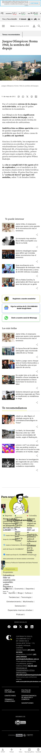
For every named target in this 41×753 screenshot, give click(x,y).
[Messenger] (19, 97)
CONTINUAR (34, 3)
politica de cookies (25, 4)
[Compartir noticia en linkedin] (36, 97)
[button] (37, 235)
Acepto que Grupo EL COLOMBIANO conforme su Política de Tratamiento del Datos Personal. (20, 558)
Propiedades (8, 572)
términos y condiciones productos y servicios (24, 535)
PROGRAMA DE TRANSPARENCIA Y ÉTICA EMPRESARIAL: (25, 670)
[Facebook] (32, 97)
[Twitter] (27, 96)
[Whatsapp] (23, 97)
